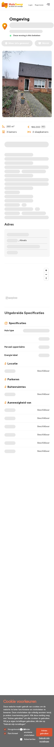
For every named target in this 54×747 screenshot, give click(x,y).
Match (45, 43)
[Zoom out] (46, 274)
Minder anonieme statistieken (29, 732)
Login (30, 5)
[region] (27, 283)
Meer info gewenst (18, 43)
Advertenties (29, 739)
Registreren (39, 5)
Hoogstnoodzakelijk (16, 729)
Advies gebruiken (44, 732)
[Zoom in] (46, 270)
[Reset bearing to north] (46, 278)
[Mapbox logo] (11, 298)
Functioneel (13, 733)
